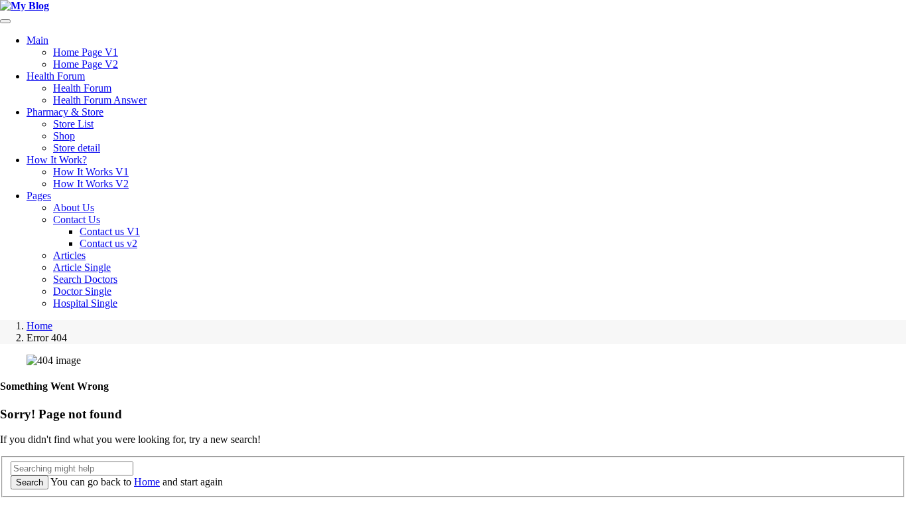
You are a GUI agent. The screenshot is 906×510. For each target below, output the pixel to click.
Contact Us (76, 219)
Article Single (82, 267)
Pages (39, 195)
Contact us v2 (108, 243)
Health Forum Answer (100, 100)
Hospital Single (85, 303)
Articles (69, 255)
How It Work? (57, 159)
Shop (64, 135)
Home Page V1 (85, 52)
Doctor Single (82, 291)
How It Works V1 (91, 171)
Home (39, 325)
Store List (73, 123)
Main (37, 40)
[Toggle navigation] (5, 21)
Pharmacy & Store (65, 112)
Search (29, 482)
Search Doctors (85, 279)
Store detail (76, 147)
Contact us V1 (110, 231)
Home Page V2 (85, 64)
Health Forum (56, 76)
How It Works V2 (91, 183)
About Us (73, 207)
